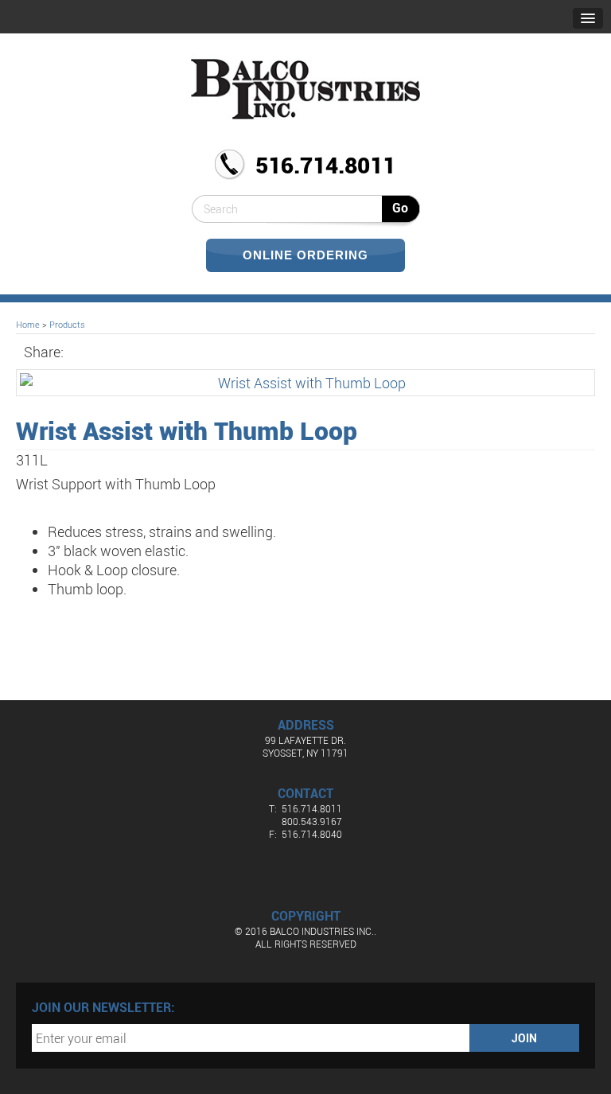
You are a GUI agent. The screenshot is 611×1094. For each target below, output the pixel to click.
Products (67, 324)
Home (28, 324)
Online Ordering (305, 255)
